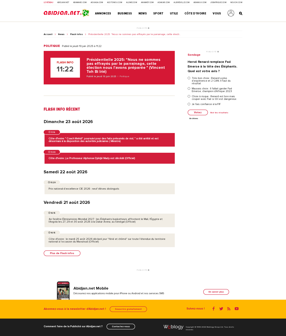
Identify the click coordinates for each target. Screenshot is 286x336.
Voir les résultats (219, 113)
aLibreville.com (182, 2)
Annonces (103, 13)
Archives (193, 119)
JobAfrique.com (218, 2)
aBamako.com (80, 2)
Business (125, 13)
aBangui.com (200, 2)
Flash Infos (76, 34)
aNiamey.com (147, 2)
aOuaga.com (97, 2)
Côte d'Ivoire (195, 13)
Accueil (48, 34)
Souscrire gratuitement (128, 309)
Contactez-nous (121, 326)
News (143, 13)
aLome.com (131, 2)
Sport (158, 13)
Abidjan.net (63, 2)
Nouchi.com (236, 2)
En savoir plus (216, 291)
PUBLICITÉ (142, 28)
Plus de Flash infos (62, 253)
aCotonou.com (114, 2)
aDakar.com (164, 2)
